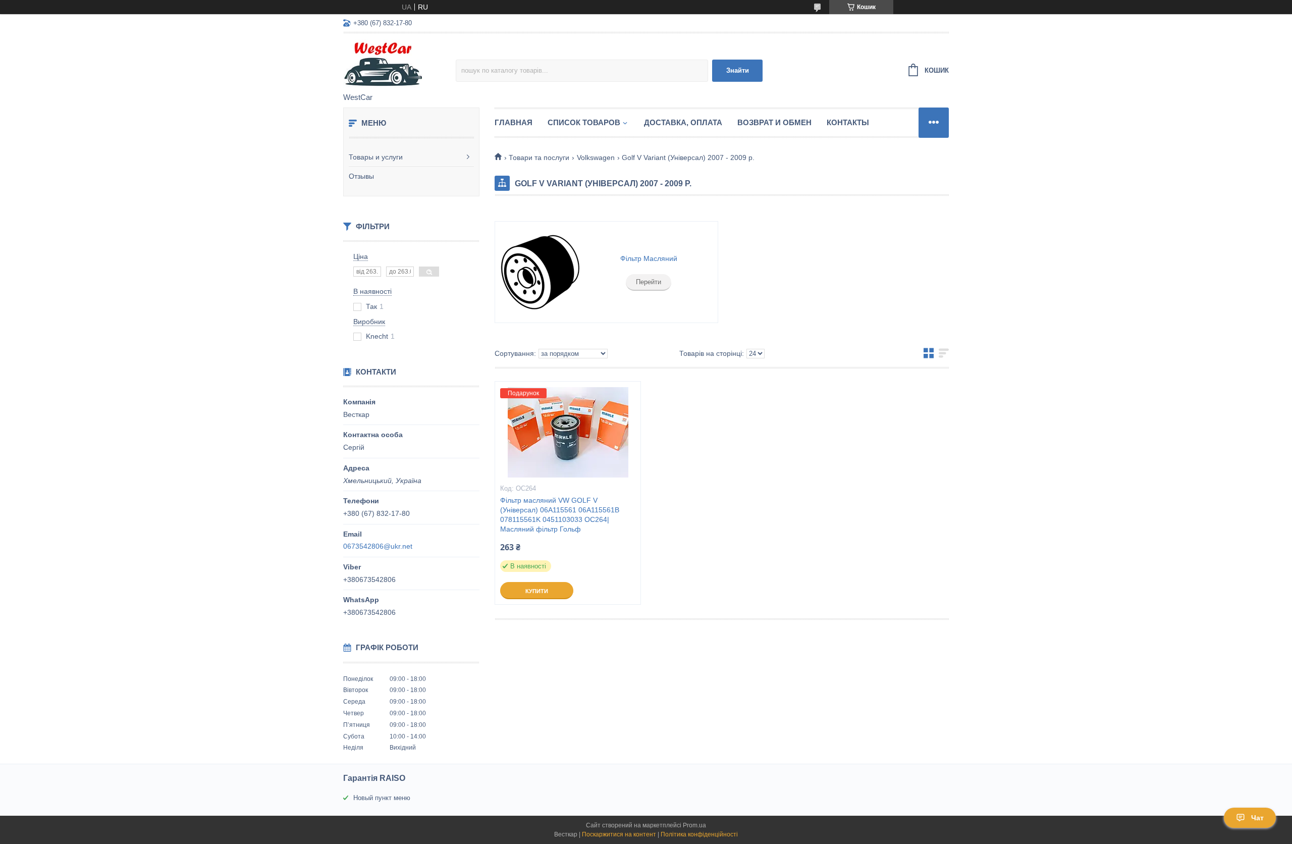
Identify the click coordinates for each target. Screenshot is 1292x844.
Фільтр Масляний (648, 258)
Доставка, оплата (683, 122)
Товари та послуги (539, 157)
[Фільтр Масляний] (540, 272)
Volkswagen (596, 157)
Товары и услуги (376, 157)
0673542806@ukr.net (377, 546)
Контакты (848, 122)
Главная (513, 122)
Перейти (648, 282)
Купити (536, 591)
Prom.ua (694, 825)
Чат (1257, 818)
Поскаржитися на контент (619, 834)
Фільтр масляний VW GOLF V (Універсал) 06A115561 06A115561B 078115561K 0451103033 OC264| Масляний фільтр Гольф (559, 514)
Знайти (737, 70)
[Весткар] (399, 63)
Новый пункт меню (381, 798)
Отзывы (361, 176)
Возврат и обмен (774, 122)
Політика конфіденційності (699, 834)
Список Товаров (584, 122)
